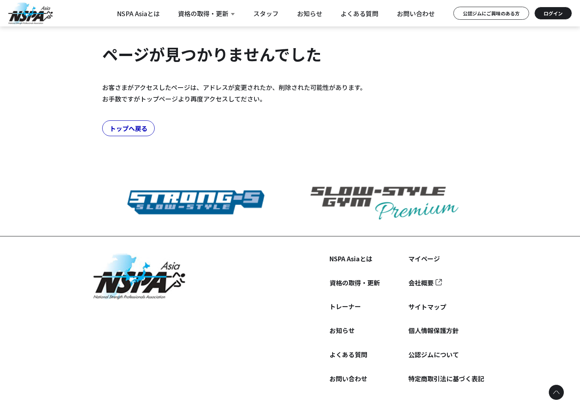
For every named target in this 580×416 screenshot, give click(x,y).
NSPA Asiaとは (138, 13)
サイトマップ (427, 306)
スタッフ (266, 13)
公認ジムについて (433, 354)
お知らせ (309, 13)
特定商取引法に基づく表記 (446, 378)
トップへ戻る (129, 128)
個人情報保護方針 (433, 330)
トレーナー (345, 306)
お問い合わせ (416, 13)
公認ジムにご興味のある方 (491, 13)
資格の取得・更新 (203, 13)
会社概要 (421, 282)
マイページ (424, 258)
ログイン (553, 13)
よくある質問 (359, 13)
